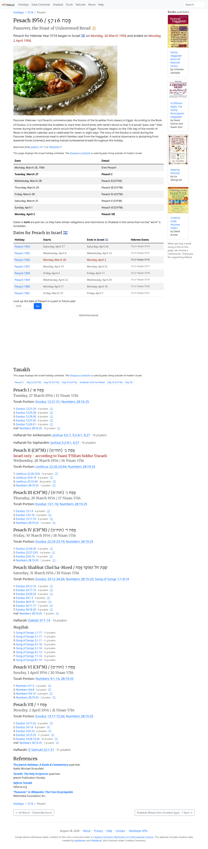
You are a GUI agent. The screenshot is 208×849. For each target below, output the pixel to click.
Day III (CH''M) (51, 382)
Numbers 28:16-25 (75, 401)
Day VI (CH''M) (114, 382)
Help (101, 4)
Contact (120, 831)
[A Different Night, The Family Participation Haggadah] (178, 89)
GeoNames (80, 840)
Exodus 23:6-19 (25, 556)
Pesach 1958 (22, 273)
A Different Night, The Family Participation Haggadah (177, 110)
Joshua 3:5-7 (62, 435)
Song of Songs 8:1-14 (29, 660)
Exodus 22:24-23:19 (49, 541)
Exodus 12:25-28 (26, 412)
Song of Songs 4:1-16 (29, 644)
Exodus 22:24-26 (26, 548)
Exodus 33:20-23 (26, 594)
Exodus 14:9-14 (25, 731)
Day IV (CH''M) (69, 382)
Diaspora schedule (80, 153)
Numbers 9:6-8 (25, 689)
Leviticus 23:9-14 (26, 477)
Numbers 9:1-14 (47, 678)
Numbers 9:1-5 (25, 685)
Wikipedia (54, 147)
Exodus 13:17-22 (26, 723)
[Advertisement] (88, 340)
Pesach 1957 (22, 266)
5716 (30, 12)
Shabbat (58, 4)
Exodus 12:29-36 (26, 416)
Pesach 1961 (22, 293)
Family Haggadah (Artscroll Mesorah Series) (176, 59)
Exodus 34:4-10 (25, 601)
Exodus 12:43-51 (26, 424)
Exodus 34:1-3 (24, 598)
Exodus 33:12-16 (26, 586)
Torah (69, 4)
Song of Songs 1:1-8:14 (112, 579)
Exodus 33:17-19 (26, 590)
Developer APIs (138, 831)
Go (37, 306)
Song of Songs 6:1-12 (29, 652)
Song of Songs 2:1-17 (29, 636)
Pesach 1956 (22, 260)
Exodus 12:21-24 (26, 408)
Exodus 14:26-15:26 (27, 739)
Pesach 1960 (22, 286)
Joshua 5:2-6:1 (61, 442)
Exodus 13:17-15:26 (49, 716)
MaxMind (96, 840)
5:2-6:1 (77, 435)
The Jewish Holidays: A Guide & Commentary (40, 764)
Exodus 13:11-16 (26, 519)
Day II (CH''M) (34, 382)
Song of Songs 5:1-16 (29, 648)
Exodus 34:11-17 (26, 605)
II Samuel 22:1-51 (41, 749)
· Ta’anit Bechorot (33, 812)
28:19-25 (67, 678)
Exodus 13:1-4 (24, 511)
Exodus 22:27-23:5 (27, 552)
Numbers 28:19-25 (81, 466)
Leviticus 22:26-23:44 (50, 466)
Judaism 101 (37, 147)
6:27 (87, 435)
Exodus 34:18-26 (26, 609)
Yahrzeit (80, 4)
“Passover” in (43, 792)
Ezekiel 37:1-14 (39, 620)
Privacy (98, 831)
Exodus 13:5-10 (25, 515)
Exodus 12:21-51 (47, 401)
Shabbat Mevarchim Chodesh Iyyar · (165, 812)
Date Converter (41, 4)
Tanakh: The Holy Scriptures (30, 774)
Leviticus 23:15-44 (27, 481)
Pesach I (19, 382)
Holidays (23, 4)
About (92, 4)
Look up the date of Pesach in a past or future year (44, 301)
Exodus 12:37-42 (26, 420)
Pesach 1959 (22, 280)
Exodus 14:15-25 (26, 735)
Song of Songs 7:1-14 (29, 656)
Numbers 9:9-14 (26, 693)
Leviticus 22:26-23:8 (28, 473)
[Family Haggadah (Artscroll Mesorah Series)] (178, 31)
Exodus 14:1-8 (24, 727)
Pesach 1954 (22, 246)
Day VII (129, 382)
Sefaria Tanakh (22, 783)
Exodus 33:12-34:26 (49, 579)
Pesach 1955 (22, 253)
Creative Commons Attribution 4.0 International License (123, 837)
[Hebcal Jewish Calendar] (8, 4)
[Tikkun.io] (51, 408)
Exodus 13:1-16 (46, 504)
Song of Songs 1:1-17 (29, 632)
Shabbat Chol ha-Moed (92, 382)
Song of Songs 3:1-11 (29, 640)
